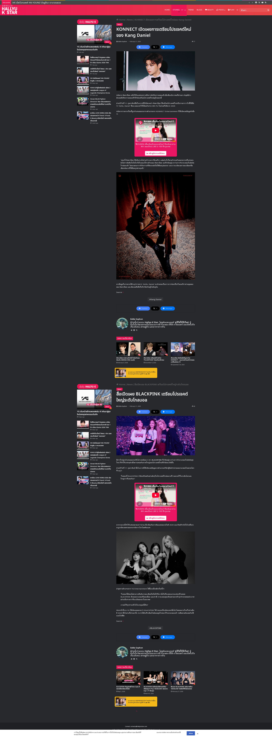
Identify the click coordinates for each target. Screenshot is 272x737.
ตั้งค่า (90, 734)
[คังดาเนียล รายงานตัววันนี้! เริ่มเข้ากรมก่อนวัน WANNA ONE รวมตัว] (128, 349)
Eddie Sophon (122, 41)
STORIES (178, 10)
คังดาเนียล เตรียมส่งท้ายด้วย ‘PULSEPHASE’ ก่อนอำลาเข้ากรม (154, 359)
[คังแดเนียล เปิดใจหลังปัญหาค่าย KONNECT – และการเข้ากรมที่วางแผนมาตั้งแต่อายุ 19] (183, 349)
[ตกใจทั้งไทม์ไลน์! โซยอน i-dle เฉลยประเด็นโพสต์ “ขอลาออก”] (83, 71)
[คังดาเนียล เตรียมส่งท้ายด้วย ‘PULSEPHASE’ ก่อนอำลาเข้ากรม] (156, 349)
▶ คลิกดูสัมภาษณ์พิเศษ (156, 153)
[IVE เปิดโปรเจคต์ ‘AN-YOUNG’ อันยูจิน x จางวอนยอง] (83, 81)
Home (121, 19)
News (130, 19)
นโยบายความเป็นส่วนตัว (149, 732)
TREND (191, 10)
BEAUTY (210, 10)
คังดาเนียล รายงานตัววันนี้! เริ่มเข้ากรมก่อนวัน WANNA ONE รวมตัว (128, 359)
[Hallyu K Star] (10, 10)
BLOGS (199, 10)
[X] (136, 330)
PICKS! (221, 10)
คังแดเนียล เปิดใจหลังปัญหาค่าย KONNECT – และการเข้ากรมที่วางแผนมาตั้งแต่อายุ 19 (182, 360)
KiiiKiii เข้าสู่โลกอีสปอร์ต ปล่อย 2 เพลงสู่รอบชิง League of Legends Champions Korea (52, 2)
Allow (191, 733)
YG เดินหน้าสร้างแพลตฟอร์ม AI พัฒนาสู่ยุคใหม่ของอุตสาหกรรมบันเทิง (93, 48)
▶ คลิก (148, 374)
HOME (167, 10)
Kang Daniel (156, 299)
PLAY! (232, 10)
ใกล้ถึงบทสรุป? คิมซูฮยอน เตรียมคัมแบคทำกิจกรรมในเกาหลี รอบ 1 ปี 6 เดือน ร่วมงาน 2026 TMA (100, 60)
